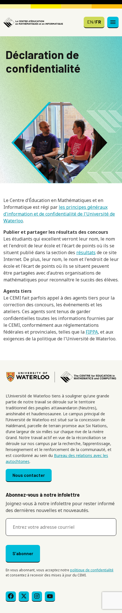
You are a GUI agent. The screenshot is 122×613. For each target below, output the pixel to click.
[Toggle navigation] (113, 22)
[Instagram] (37, 596)
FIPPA (92, 332)
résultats (86, 252)
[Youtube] (50, 596)
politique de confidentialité (91, 570)
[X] (24, 596)
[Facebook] (11, 596)
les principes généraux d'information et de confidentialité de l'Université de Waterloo (59, 214)
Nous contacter (28, 475)
